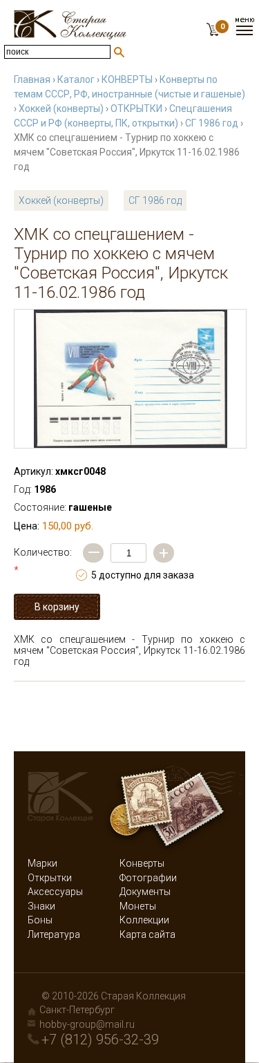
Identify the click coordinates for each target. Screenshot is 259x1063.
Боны (40, 919)
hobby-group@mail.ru (87, 1024)
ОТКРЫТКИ (136, 108)
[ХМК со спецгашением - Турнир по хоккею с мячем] (130, 379)
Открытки (50, 877)
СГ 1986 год (211, 123)
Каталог (76, 79)
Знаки (41, 906)
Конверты (141, 863)
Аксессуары (55, 891)
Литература (54, 934)
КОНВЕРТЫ (127, 79)
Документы (145, 891)
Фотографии (148, 877)
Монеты (137, 906)
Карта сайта (147, 934)
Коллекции (144, 919)
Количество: (43, 561)
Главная (32, 79)
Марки (42, 863)
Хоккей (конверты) (61, 108)
